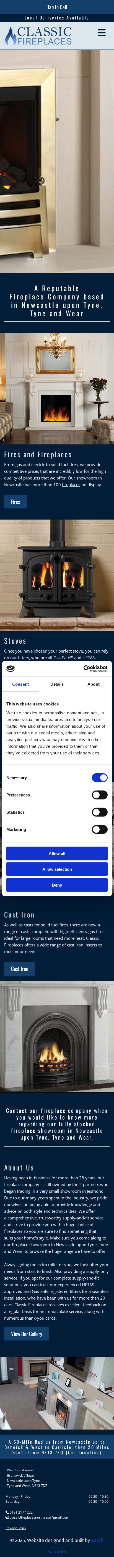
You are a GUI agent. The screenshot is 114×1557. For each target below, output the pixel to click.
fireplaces (71, 484)
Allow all (57, 853)
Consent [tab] (20, 684)
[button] (57, 7)
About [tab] (93, 684)
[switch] (100, 794)
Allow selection (57, 869)
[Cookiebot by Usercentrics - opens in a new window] (83, 668)
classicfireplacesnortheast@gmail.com (39, 1517)
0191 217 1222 (21, 1512)
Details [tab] (57, 684)
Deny (57, 884)
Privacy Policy (16, 1528)
